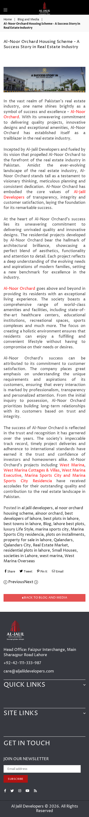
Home (8, 20)
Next (29, 582)
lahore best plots (68, 524)
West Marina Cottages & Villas (32, 470)
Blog (47, 524)
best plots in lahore (61, 518)
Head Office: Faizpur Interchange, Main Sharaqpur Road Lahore (40, 652)
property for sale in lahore (28, 540)
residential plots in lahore (27, 550)
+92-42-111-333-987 (22, 663)
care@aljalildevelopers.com (29, 671)
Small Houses (64, 550)
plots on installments (65, 534)
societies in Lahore (20, 555)
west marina (51, 555)
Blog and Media (28, 20)
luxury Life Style (18, 529)
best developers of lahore (38, 516)
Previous (15, 582)
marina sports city (52, 529)
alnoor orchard (49, 513)
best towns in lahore (22, 524)
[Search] (11, 7)
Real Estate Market (50, 545)
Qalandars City (17, 545)
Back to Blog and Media (45, 598)
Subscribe (15, 779)
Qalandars (63, 540)
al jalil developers (37, 508)
